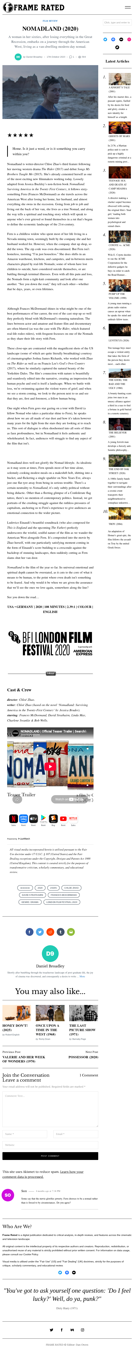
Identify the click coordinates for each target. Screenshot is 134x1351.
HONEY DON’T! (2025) (15, 1027)
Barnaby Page (79, 1039)
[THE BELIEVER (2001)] (120, 424)
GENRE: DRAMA (30, 902)
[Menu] (128, 7)
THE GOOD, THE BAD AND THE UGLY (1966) (118, 384)
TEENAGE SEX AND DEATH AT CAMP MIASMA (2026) (118, 186)
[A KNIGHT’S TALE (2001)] (120, 79)
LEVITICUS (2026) (119, 340)
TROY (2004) (115, 524)
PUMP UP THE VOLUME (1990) (117, 296)
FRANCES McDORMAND (64, 895)
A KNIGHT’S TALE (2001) (119, 89)
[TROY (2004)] (120, 513)
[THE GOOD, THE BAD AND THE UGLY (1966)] (120, 373)
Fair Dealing (69, 1261)
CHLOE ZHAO (71, 888)
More (82, 976)
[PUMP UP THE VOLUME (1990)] (120, 285)
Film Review (50, 21)
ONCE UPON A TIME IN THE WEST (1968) (47, 1029)
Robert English (12, 1035)
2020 (40, 888)
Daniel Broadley (34, 57)
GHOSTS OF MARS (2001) (119, 138)
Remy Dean (44, 1039)
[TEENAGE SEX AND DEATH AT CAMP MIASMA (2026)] (120, 172)
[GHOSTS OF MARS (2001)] (120, 128)
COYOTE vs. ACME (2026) (119, 247)
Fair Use (45, 1261)
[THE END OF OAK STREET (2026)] (120, 461)
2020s (53, 888)
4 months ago (48, 1191)
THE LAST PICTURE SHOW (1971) (82, 1029)
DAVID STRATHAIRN (32, 895)
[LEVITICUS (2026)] (120, 330)
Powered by (12, 839)
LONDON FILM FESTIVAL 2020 (61, 902)
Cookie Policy (30, 1254)
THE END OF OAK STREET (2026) (119, 471)
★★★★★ (25, 888)
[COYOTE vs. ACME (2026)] (120, 237)
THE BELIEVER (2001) (118, 434)
